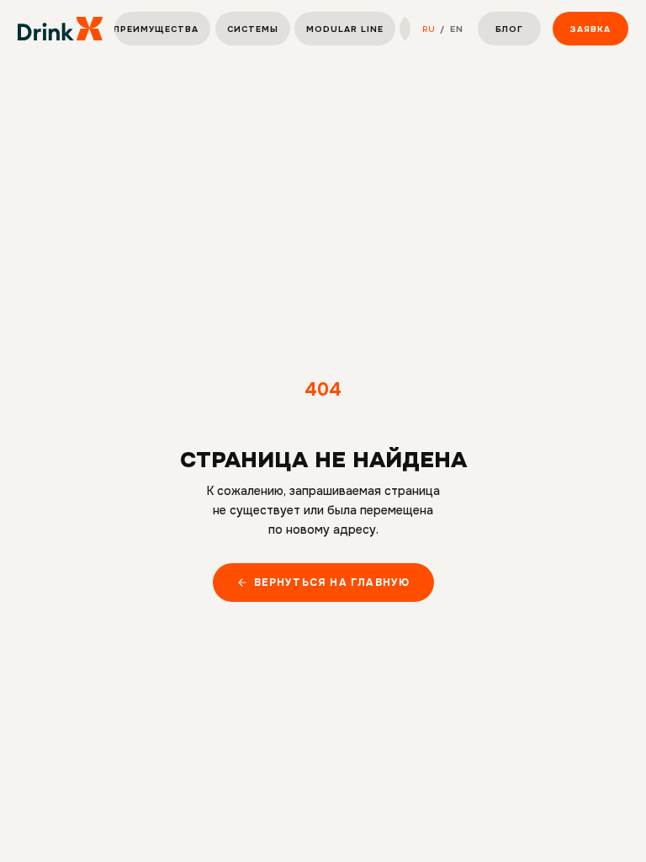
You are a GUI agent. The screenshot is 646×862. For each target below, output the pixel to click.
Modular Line (345, 29)
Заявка (590, 29)
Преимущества (156, 29)
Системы (252, 29)
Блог (509, 29)
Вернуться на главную (332, 582)
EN (456, 29)
